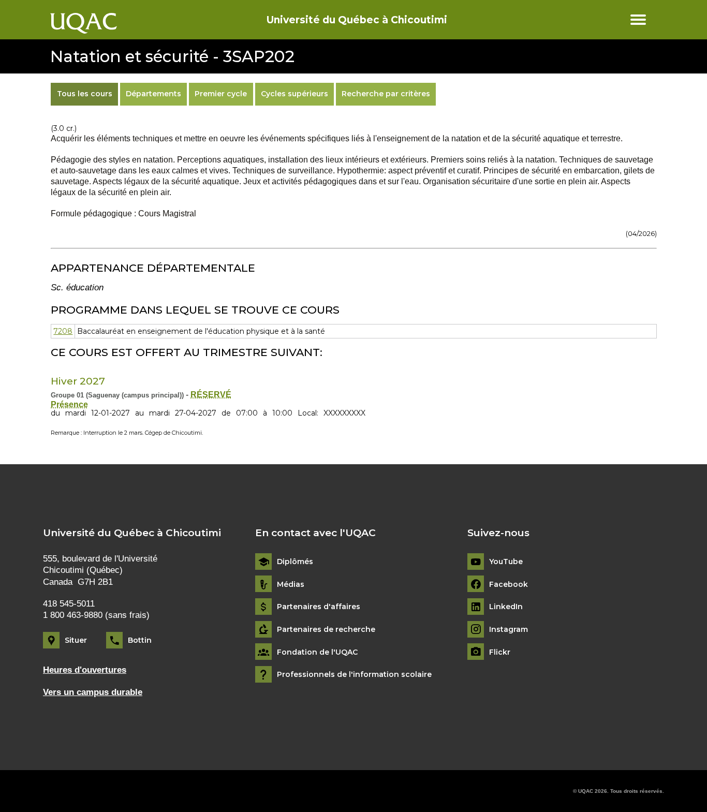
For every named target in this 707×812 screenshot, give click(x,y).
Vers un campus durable (92, 692)
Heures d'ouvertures (84, 670)
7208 (62, 331)
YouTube (506, 561)
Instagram (508, 629)
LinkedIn (506, 606)
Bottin (140, 640)
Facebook (508, 584)
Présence (69, 404)
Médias (290, 584)
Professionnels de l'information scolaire (354, 674)
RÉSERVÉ (210, 394)
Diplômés (295, 561)
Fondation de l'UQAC (317, 652)
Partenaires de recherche (326, 629)
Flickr (499, 652)
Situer (76, 640)
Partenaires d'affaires (318, 606)
